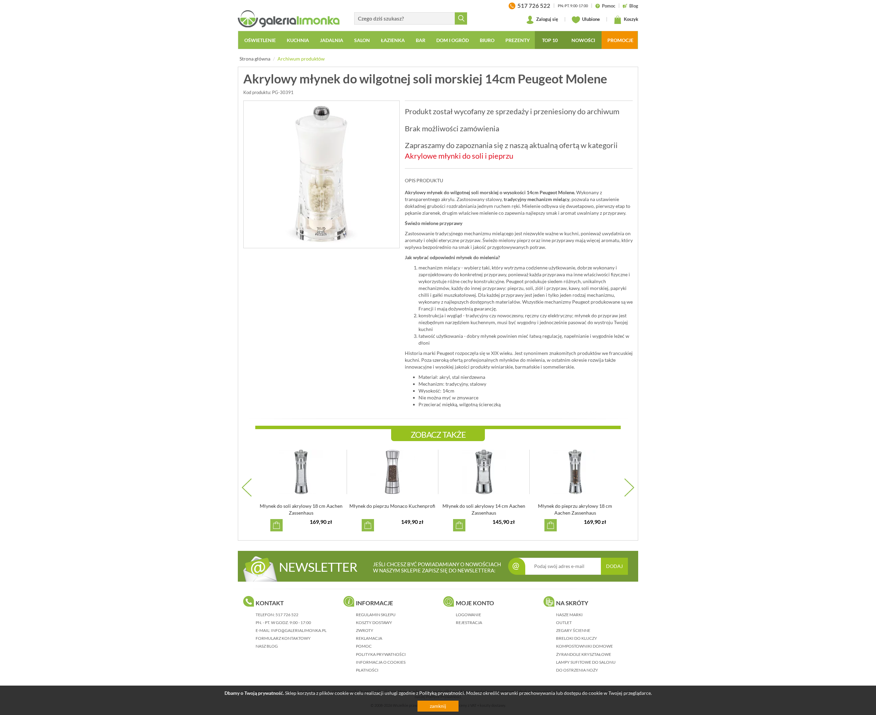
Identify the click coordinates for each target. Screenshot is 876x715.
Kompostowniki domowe (584, 646)
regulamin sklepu (376, 614)
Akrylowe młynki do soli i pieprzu (459, 155)
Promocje (620, 40)
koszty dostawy (374, 622)
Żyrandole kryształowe (583, 654)
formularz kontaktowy (283, 638)
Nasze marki (569, 614)
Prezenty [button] (517, 40)
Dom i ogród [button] (452, 40)
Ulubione (590, 19)
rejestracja (469, 622)
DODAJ (614, 566)
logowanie (468, 614)
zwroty (364, 630)
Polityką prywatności (441, 693)
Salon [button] (362, 40)
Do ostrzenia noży (577, 670)
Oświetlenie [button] (260, 40)
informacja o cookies (380, 662)
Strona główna (255, 59)
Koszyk (630, 19)
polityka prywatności (381, 654)
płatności (367, 670)
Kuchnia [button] (298, 40)
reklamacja (369, 638)
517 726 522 (286, 614)
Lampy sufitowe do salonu (586, 662)
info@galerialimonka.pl (298, 630)
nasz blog (267, 646)
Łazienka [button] (393, 40)
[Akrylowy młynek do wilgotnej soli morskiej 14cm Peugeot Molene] (321, 174)
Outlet (564, 622)
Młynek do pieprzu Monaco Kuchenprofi (392, 506)
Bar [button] (420, 40)
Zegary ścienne (573, 630)
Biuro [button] (487, 40)
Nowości (583, 40)
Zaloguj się (546, 19)
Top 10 (550, 40)
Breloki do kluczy (576, 638)
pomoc (364, 646)
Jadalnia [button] (331, 40)
